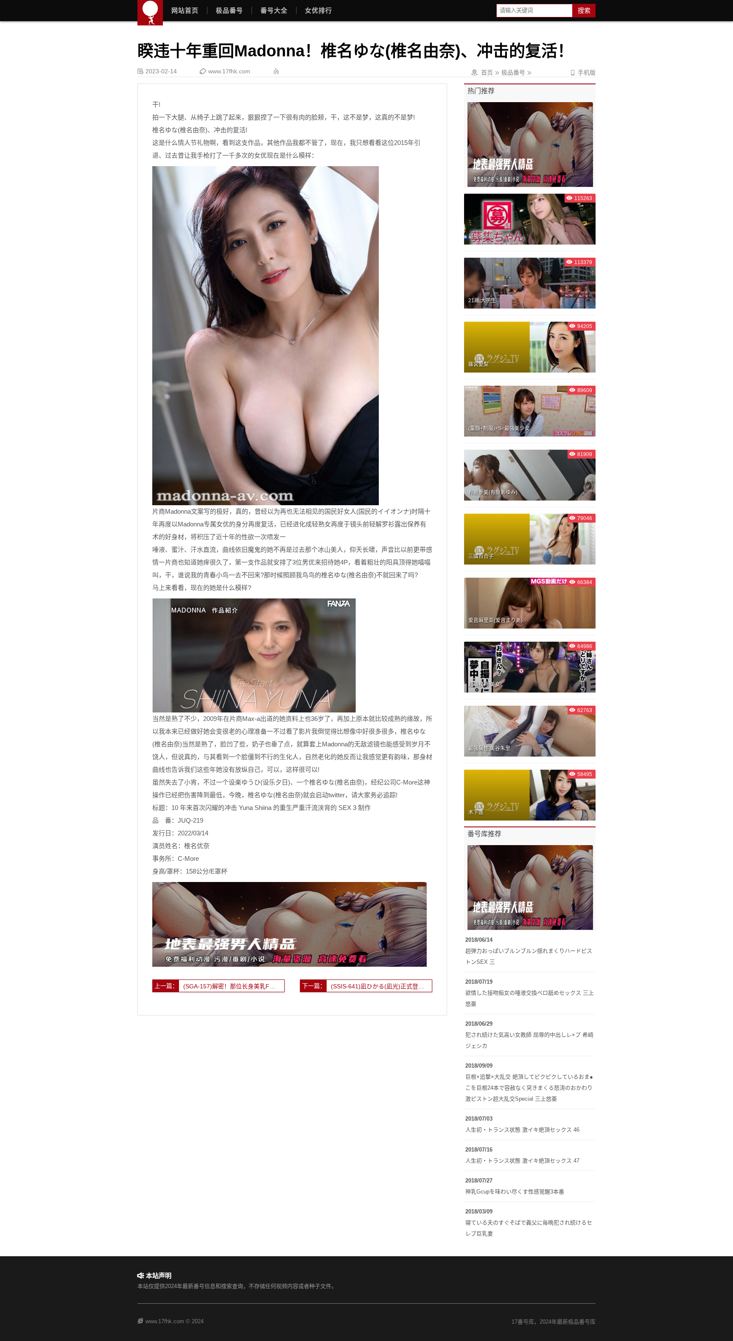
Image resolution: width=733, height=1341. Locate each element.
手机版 (583, 72)
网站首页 (185, 10)
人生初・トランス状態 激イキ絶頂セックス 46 (522, 1130)
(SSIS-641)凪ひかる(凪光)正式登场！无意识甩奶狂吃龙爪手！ (381, 986)
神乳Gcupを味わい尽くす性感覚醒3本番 (514, 1191)
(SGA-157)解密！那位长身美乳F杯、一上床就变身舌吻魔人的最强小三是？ (234, 986)
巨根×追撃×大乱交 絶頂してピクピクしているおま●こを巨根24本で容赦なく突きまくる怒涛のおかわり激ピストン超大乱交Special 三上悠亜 (529, 1088)
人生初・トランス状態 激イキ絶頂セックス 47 (522, 1160)
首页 (487, 72)
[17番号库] (150, 12)
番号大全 (274, 10)
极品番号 (229, 10)
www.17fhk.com (229, 71)
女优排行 (318, 10)
